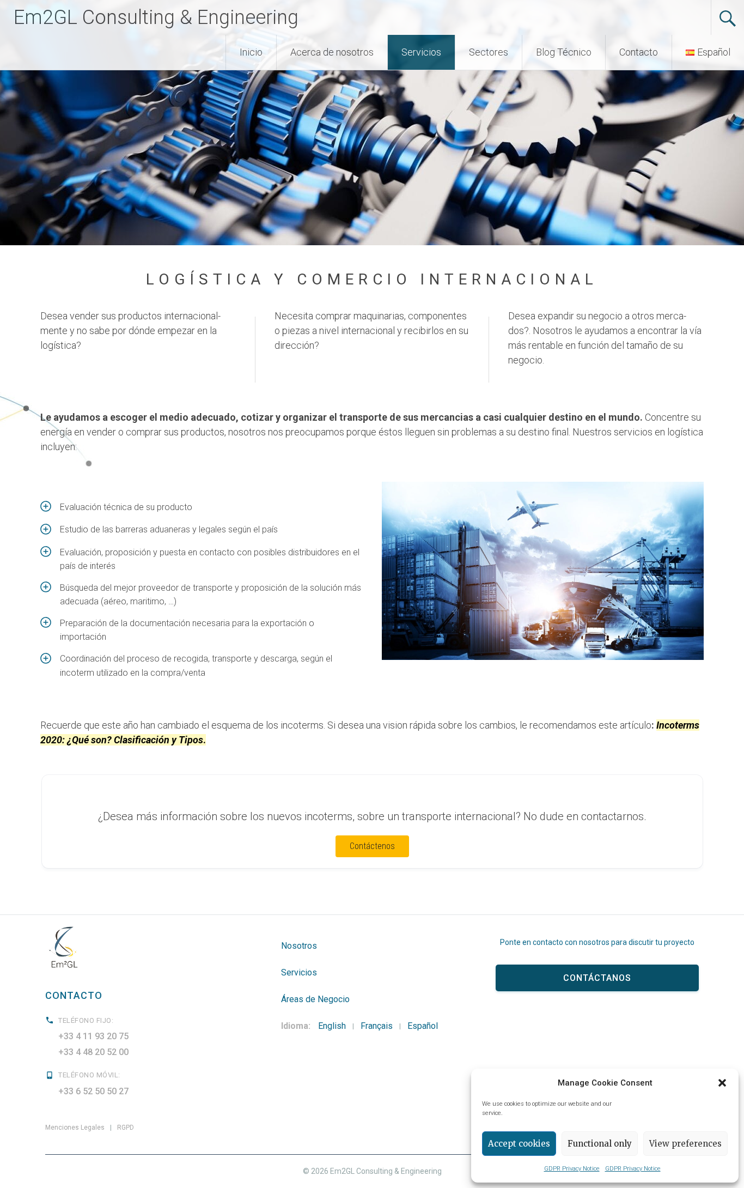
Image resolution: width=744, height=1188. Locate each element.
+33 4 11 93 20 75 (93, 1036)
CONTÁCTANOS (597, 978)
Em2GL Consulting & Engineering (156, 17)
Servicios (421, 52)
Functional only (600, 1143)
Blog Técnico (563, 52)
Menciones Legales (75, 1127)
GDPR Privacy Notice (572, 1168)
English (332, 1026)
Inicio (251, 52)
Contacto (638, 52)
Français (377, 1026)
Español (422, 1026)
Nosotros (299, 946)
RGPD (125, 1127)
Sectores (488, 52)
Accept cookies (519, 1143)
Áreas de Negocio (315, 999)
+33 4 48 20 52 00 (93, 1052)
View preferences (685, 1143)
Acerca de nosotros (332, 52)
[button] (722, 1082)
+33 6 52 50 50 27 (93, 1091)
